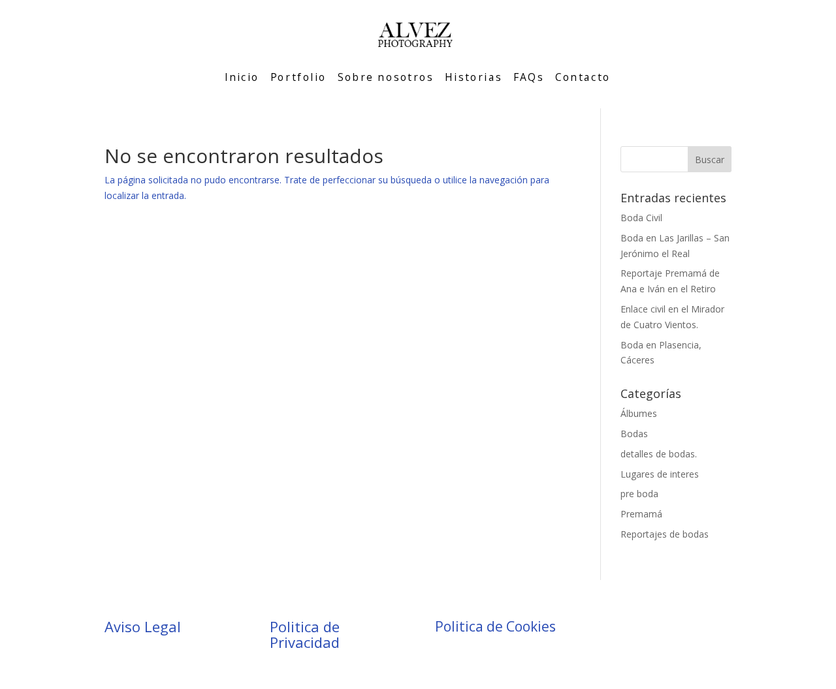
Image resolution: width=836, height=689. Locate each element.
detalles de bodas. (658, 454)
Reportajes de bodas (664, 534)
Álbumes (638, 413)
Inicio (242, 77)
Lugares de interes (659, 474)
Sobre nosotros (386, 77)
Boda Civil (641, 217)
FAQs (528, 77)
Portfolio (298, 77)
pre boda (639, 493)
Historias (473, 77)
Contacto (583, 77)
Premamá (641, 514)
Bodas (634, 433)
